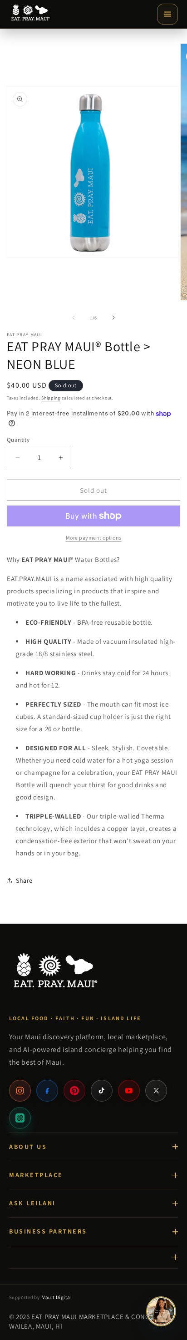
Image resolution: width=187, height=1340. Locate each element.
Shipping (50, 398)
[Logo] (30, 14)
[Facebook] (47, 1091)
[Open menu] (167, 14)
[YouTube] (129, 1091)
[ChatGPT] (20, 1118)
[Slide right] (113, 318)
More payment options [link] (94, 537)
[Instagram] (20, 1091)
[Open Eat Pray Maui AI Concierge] (161, 1311)
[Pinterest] (74, 1091)
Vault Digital (57, 1297)
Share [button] (24, 880)
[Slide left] (74, 318)
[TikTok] (102, 1091)
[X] (156, 1091)
